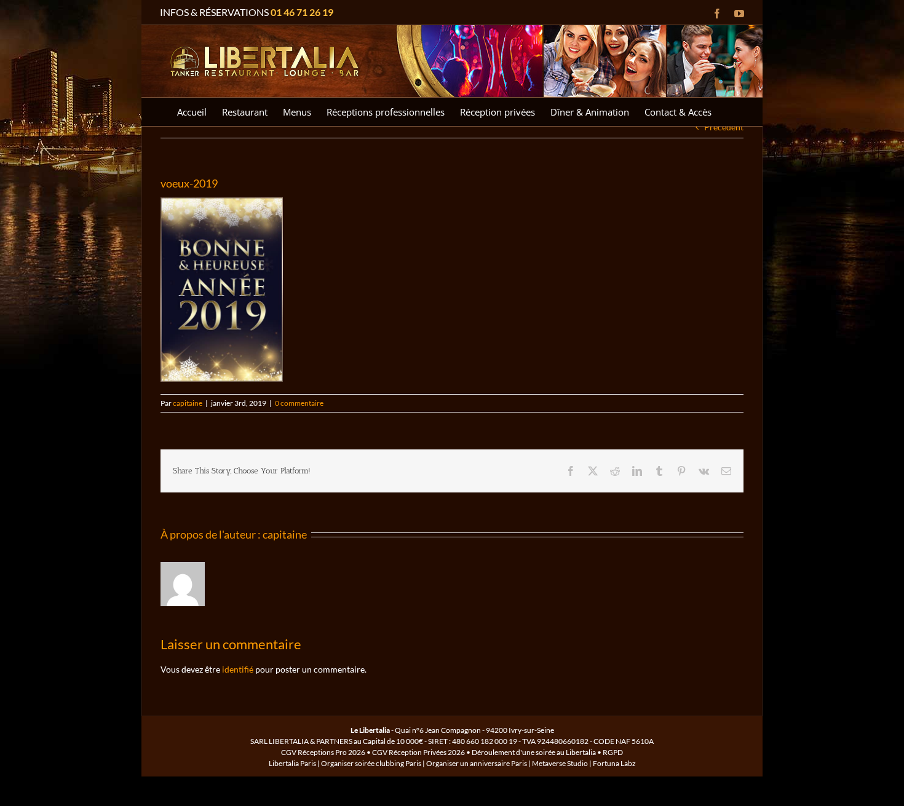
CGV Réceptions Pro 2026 (323, 752)
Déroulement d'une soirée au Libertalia (534, 752)
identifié (237, 669)
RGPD (613, 752)
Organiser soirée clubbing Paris (371, 763)
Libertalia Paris (292, 763)
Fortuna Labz (614, 763)
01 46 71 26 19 (302, 12)
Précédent (723, 127)
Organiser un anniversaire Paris (476, 763)
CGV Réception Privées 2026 (418, 752)
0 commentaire (299, 403)
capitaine (187, 403)
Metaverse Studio (560, 763)
